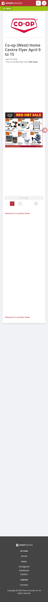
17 (36, 203)
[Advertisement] (24, 88)
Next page (24, 198)
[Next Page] (45, 130)
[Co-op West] (24, 25)
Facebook (24, 570)
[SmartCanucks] (18, 3)
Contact (24, 584)
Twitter (24, 574)
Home (24, 556)
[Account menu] (44, 3)
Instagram (24, 566)
